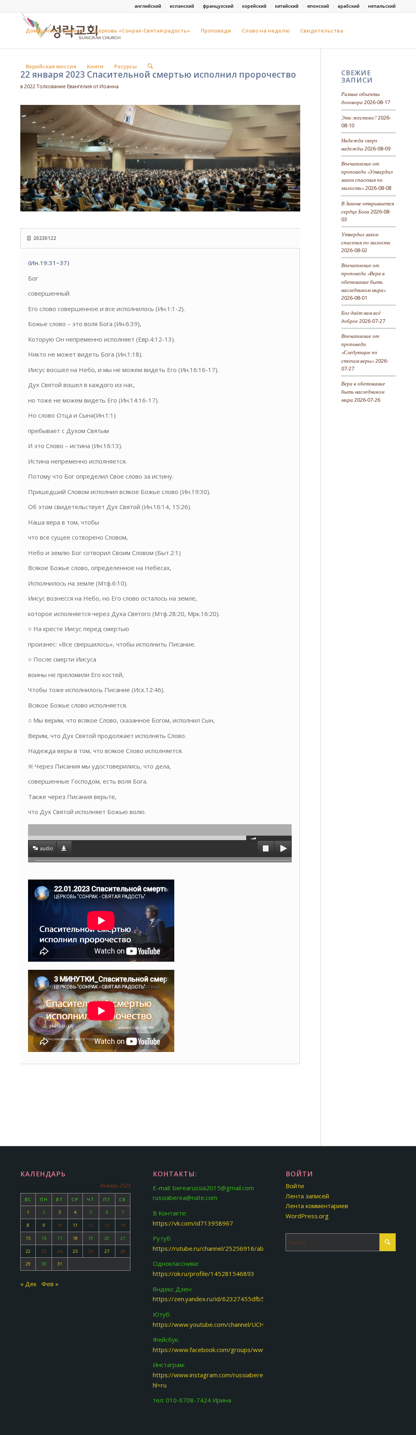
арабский (349, 6)
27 (106, 1251)
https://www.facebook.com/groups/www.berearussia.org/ (234, 1350)
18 (75, 1238)
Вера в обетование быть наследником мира (363, 391)
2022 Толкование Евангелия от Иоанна (71, 86)
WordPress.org (307, 1216)
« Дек (28, 1284)
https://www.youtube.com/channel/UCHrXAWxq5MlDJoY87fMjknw (245, 1324)
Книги (95, 66)
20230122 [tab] (44, 238)
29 (28, 1264)
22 (28, 1251)
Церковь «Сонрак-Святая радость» (142, 30)
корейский (254, 6)
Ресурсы (125, 66)
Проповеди (216, 30)
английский (147, 6)
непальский (382, 6)
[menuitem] (148, 6)
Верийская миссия (51, 66)
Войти (295, 1186)
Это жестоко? (359, 117)
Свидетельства (321, 30)
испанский (182, 6)
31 (59, 1264)
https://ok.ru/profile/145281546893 (203, 1274)
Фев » (49, 1284)
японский (318, 6)
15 (28, 1238)
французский (218, 6)
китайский (287, 6)
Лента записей (307, 1196)
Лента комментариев (317, 1206)
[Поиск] (150, 66)
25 (75, 1251)
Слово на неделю (266, 30)
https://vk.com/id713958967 (193, 1223)
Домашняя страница (55, 30)
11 (75, 1225)
